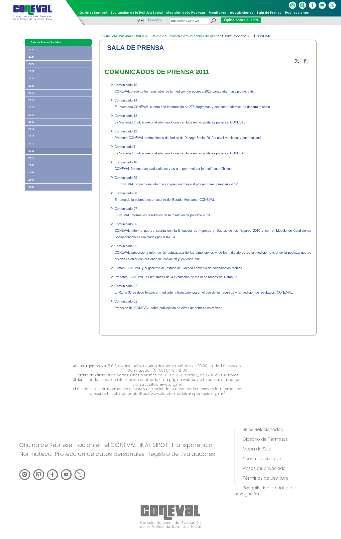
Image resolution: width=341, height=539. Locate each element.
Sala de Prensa (166, 36)
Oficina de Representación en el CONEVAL (78, 445)
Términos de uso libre (266, 478)
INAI (145, 445)
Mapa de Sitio (257, 449)
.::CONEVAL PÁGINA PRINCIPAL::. (126, 36)
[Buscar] (213, 21)
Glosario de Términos (265, 439)
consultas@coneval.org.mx (157, 384)
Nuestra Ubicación (262, 459)
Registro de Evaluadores (181, 454)
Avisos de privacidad (264, 468)
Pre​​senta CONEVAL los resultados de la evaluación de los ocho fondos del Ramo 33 (176, 277)
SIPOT (160, 445)
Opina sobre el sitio (241, 20)
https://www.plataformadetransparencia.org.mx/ (181, 393)
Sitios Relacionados (263, 429)
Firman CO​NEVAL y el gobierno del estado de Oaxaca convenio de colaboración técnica (178, 268)
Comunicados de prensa (201, 36)
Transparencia (191, 445)
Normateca (35, 454)
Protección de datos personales (100, 454)
